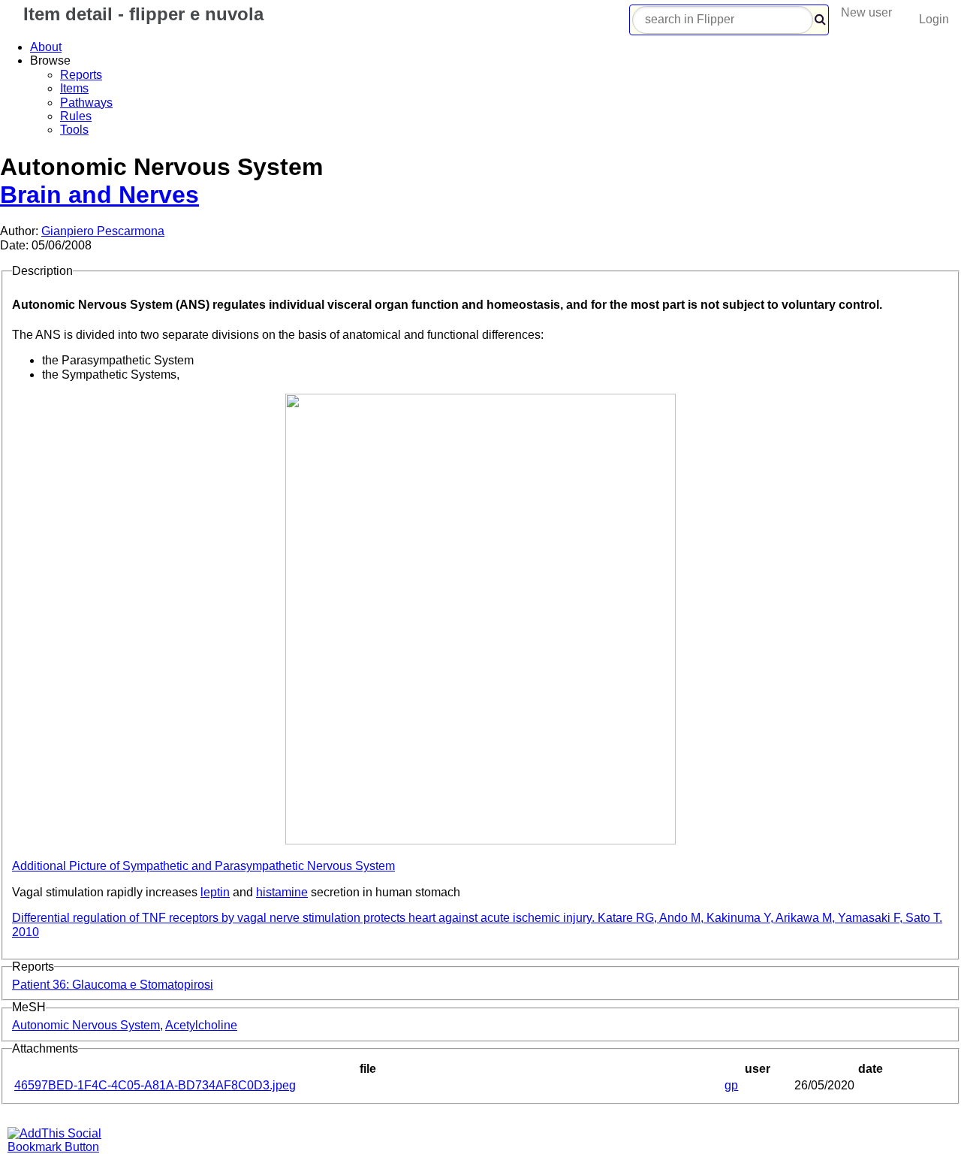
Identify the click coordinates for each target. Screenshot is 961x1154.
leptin (215, 892)
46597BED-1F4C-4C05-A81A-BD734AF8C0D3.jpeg (155, 1085)
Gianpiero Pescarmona (102, 231)
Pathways (86, 102)
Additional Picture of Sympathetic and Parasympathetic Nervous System (203, 865)
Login (934, 19)
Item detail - (141, 14)
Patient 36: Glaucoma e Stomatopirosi (112, 984)
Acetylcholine (201, 1025)
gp (731, 1085)
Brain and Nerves (99, 194)
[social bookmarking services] (64, 1146)
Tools (74, 129)
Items (74, 88)
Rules (76, 116)
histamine (282, 892)
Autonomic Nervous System (86, 1025)
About (46, 47)
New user (866, 12)
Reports (81, 74)
